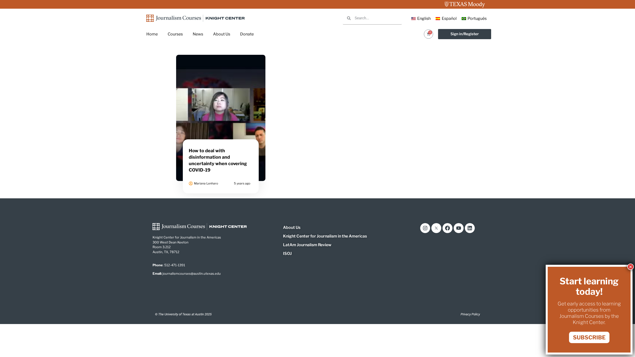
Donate (247, 34)
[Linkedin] (470, 228)
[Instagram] (425, 228)
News (198, 34)
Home (152, 34)
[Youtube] (459, 228)
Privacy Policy (470, 314)
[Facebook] (447, 228)
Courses (175, 34)
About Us (221, 34)
